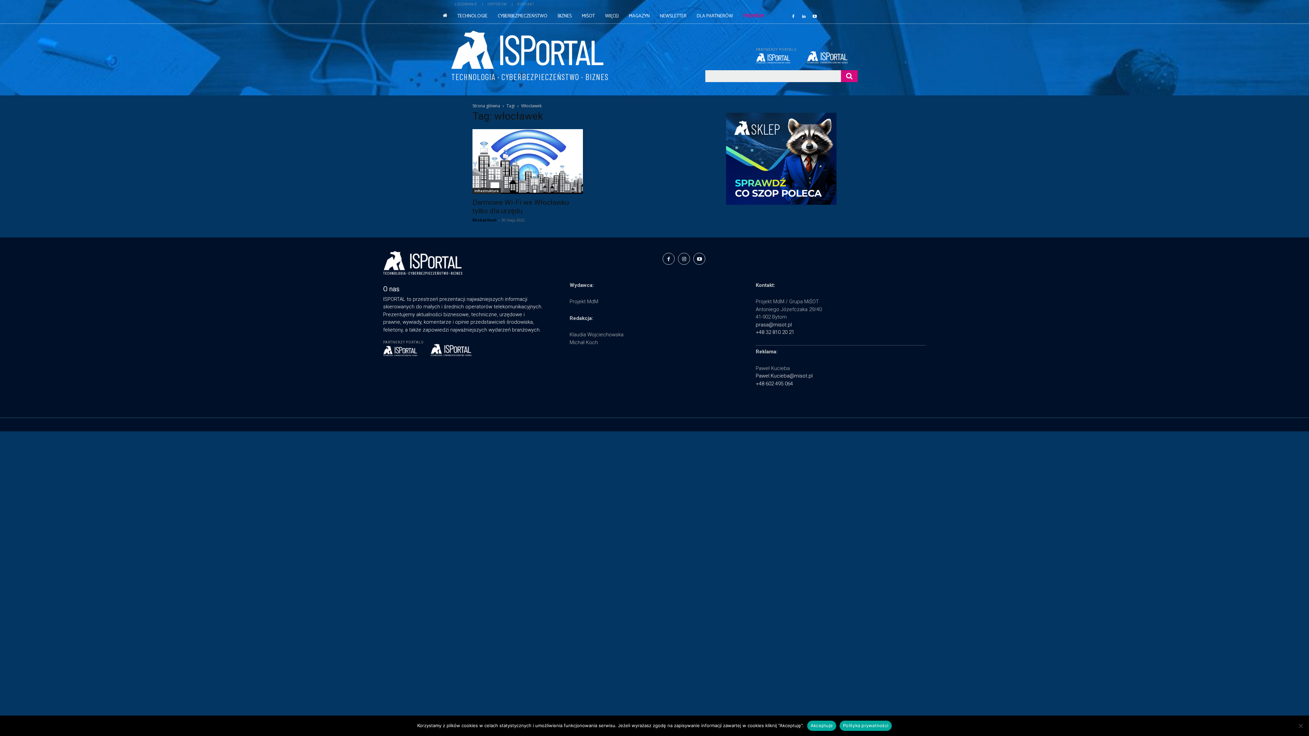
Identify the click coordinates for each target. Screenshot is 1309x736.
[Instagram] (684, 259)
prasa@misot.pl (774, 325)
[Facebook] (793, 16)
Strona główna (486, 106)
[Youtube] (814, 16)
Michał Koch (484, 220)
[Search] (849, 76)
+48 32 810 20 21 (775, 332)
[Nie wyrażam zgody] (1300, 725)
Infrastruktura (487, 190)
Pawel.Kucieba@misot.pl (784, 376)
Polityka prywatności (865, 725)
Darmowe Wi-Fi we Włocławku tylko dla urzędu (520, 206)
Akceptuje (822, 725)
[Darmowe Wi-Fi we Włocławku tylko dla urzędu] (527, 161)
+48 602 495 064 (774, 384)
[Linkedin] (804, 16)
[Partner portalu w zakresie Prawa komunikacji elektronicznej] (832, 57)
